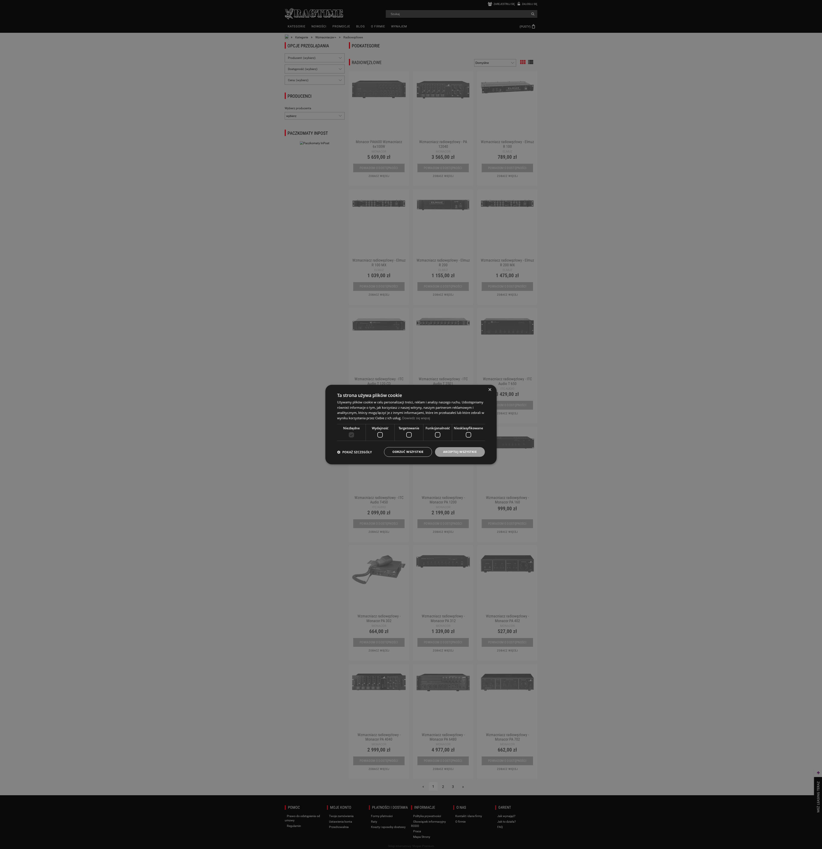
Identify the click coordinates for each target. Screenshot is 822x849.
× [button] (489, 389)
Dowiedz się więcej (416, 418)
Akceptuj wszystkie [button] (460, 452)
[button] (354, 452)
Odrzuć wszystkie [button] (407, 452)
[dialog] (411, 424)
